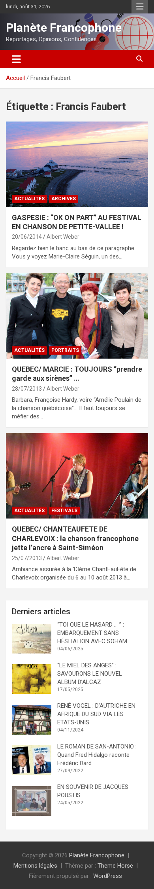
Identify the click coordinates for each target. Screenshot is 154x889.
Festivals (64, 510)
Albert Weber (63, 237)
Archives (63, 198)
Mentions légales (35, 865)
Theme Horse (115, 865)
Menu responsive (139, 6)
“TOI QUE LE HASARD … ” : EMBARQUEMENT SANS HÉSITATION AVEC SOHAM (92, 633)
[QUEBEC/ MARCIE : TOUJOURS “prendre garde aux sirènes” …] (77, 316)
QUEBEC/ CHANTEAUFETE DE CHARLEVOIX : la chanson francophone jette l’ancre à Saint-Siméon (75, 538)
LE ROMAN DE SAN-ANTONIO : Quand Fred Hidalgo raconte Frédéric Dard (97, 755)
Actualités (29, 198)
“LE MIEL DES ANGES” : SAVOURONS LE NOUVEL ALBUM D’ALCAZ (89, 674)
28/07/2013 (27, 389)
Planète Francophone (64, 27)
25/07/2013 (27, 558)
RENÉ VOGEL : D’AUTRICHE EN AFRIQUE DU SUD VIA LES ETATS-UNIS (96, 714)
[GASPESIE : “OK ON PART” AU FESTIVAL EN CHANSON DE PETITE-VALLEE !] (77, 164)
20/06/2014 (27, 237)
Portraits (65, 350)
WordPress (107, 876)
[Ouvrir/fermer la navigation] (16, 59)
